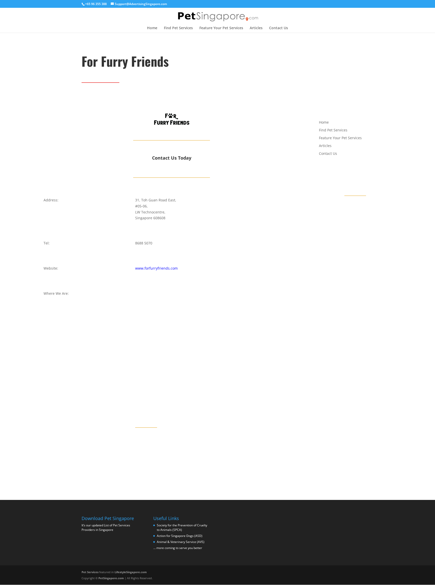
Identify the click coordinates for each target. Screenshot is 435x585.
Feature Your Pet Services (221, 28)
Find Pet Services (178, 28)
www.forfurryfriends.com (156, 268)
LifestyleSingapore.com (131, 572)
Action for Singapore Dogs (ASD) (179, 536)
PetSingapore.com (111, 578)
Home (152, 28)
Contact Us (278, 28)
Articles (256, 28)
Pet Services (90, 572)
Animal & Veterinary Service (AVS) (180, 542)
